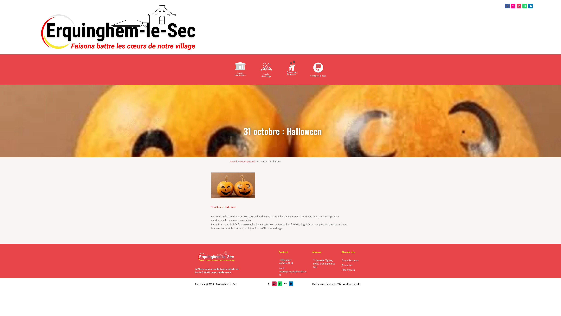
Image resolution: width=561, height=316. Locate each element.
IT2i (339, 284)
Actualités (347, 265)
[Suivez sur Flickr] (513, 6)
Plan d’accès (348, 270)
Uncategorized (247, 161)
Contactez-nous (350, 260)
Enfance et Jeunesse (292, 73)
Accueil (233, 161)
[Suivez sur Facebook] (507, 6)
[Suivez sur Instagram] (519, 6)
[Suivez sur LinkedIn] (530, 6)
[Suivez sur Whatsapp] (524, 6)
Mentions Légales (352, 284)
